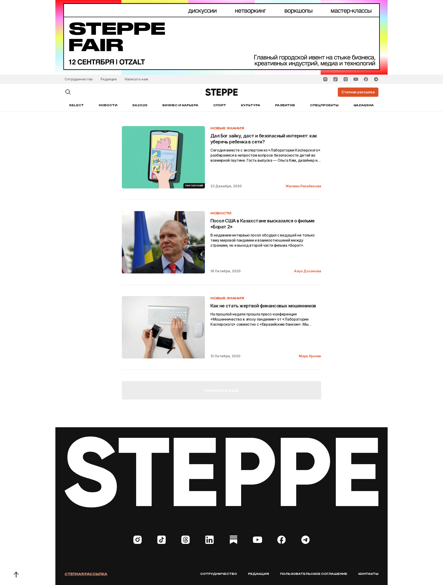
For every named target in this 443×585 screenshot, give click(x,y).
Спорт (219, 105)
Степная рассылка (86, 574)
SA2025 (139, 105)
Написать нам (136, 79)
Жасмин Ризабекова (303, 186)
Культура (250, 105)
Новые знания (227, 128)
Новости (108, 105)
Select (76, 105)
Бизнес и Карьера (180, 105)
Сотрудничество (79, 79)
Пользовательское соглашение (313, 574)
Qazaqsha (363, 105)
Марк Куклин (310, 356)
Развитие (285, 105)
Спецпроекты (324, 105)
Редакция (109, 79)
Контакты (368, 574)
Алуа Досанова (307, 271)
